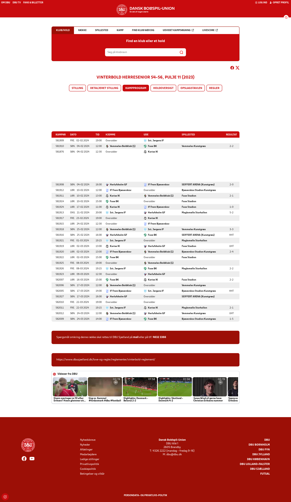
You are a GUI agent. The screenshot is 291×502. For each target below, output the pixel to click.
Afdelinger (86, 449)
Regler (214, 88)
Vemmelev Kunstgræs (194, 146)
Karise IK (153, 152)
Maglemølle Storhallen (194, 213)
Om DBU (5, 3)
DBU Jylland (261, 454)
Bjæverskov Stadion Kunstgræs (199, 190)
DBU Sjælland (260, 469)
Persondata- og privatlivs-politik (145, 495)
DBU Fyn (264, 449)
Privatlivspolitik (89, 464)
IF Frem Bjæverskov (158, 185)
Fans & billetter (33, 3)
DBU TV (17, 3)
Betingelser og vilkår (92, 474)
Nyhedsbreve (87, 440)
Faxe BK (152, 146)
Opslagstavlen (191, 88)
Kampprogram (135, 88)
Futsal (265, 474)
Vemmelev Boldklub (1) (122, 146)
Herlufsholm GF (118, 185)
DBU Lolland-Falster (255, 464)
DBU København (258, 459)
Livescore (208, 30)
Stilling (77, 88)
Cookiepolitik (88, 469)
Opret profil (281, 3)
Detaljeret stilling (104, 88)
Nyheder (85, 445)
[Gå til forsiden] (145, 9)
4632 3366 (159, 337)
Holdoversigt (163, 88)
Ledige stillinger (89, 459)
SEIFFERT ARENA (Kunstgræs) (198, 185)
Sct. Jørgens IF (156, 141)
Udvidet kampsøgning (177, 30)
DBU (267, 440)
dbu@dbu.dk (174, 454)
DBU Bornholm (259, 445)
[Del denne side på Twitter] (237, 68)
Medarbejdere (88, 454)
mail (136, 337)
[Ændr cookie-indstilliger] (5, 496)
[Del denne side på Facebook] (232, 68)
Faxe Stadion (189, 196)
